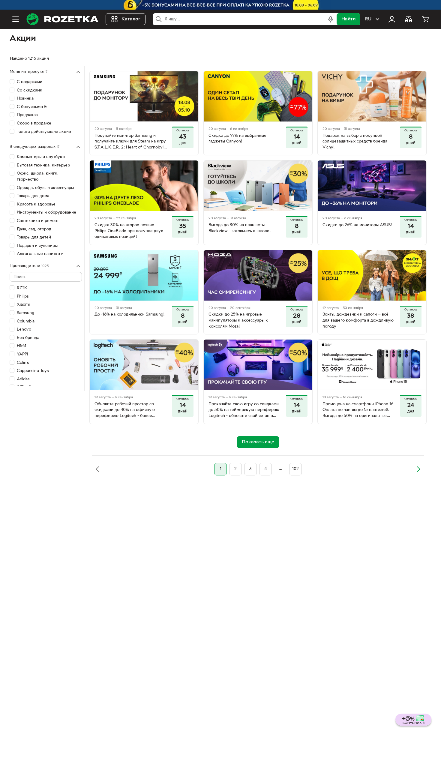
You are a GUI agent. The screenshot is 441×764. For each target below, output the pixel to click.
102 (295, 469)
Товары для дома (33, 196)
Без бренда (28, 338)
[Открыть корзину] (425, 19)
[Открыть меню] (16, 19)
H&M (21, 346)
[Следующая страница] (418, 469)
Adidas (23, 379)
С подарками (29, 82)
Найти (348, 19)
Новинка (25, 98)
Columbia (25, 321)
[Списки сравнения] (409, 19)
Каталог (131, 19)
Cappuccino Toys (33, 371)
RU (368, 19)
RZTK (22, 288)
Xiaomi (23, 305)
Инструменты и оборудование (46, 212)
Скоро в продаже (34, 123)
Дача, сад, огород (34, 229)
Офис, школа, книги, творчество (37, 176)
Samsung (25, 313)
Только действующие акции (44, 132)
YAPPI (22, 354)
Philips (23, 296)
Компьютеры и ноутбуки (41, 157)
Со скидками (29, 90)
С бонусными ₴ (31, 107)
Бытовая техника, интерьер (43, 165)
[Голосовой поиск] (331, 19)
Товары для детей (34, 237)
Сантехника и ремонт (38, 221)
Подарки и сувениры (37, 246)
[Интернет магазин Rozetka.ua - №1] (62, 19)
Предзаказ (27, 115)
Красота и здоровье (36, 204)
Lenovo (24, 329)
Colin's (23, 363)
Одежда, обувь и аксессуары (45, 188)
